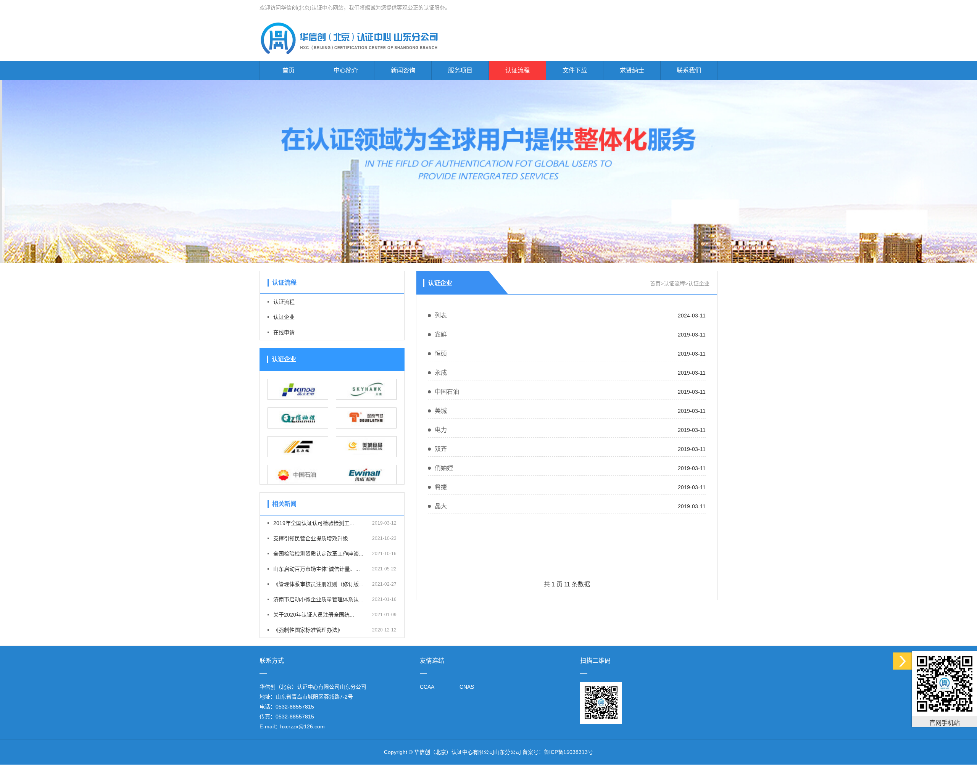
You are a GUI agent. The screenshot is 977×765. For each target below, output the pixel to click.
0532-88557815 (295, 707)
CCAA (427, 687)
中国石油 (447, 391)
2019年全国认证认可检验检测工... (313, 523)
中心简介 (346, 70)
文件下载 (575, 70)
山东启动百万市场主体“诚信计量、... (316, 569)
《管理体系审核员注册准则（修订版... (318, 584)
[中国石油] (298, 475)
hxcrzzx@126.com (302, 726)
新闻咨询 (403, 70)
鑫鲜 (441, 334)
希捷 (441, 487)
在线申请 (284, 332)
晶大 (441, 506)
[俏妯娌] (298, 417)
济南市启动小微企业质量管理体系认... (318, 599)
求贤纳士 (632, 70)
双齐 (441, 449)
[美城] (366, 446)
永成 (441, 372)
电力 (441, 430)
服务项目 (460, 70)
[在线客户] (902, 661)
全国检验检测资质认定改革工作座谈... (318, 554)
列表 (441, 315)
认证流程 (517, 70)
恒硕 (441, 353)
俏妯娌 (444, 468)
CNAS (466, 687)
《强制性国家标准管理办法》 (308, 630)
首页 (288, 70)
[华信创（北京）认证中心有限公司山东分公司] (376, 38)
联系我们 (689, 70)
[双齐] (366, 417)
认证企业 (284, 317)
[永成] (366, 475)
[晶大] (298, 389)
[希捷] (366, 389)
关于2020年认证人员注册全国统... (313, 615)
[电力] (298, 446)
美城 (441, 410)
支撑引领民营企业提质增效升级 (310, 538)
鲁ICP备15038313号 (568, 752)
